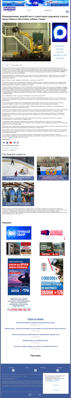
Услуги (27, 367)
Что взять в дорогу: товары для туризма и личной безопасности (36, 346)
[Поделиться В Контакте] (3, 142)
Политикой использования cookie (52, 380)
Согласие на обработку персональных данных (12, 390)
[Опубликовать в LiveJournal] (14, 142)
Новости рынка (36, 318)
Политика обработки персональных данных (11, 388)
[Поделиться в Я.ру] (24, 142)
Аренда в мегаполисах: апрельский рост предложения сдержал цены (35, 334)
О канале (11, 367)
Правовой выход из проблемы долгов (35, 340)
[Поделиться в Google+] (7, 142)
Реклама (60, 367)
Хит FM (29, 10)
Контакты (42, 367)
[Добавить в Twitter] (10, 142)
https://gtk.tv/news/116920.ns (10, 148)
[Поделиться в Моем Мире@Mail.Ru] (21, 142)
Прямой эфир (47, 10)
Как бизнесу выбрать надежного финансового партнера (35, 322)
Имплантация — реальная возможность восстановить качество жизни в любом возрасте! (35, 328)
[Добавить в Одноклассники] (17, 142)
